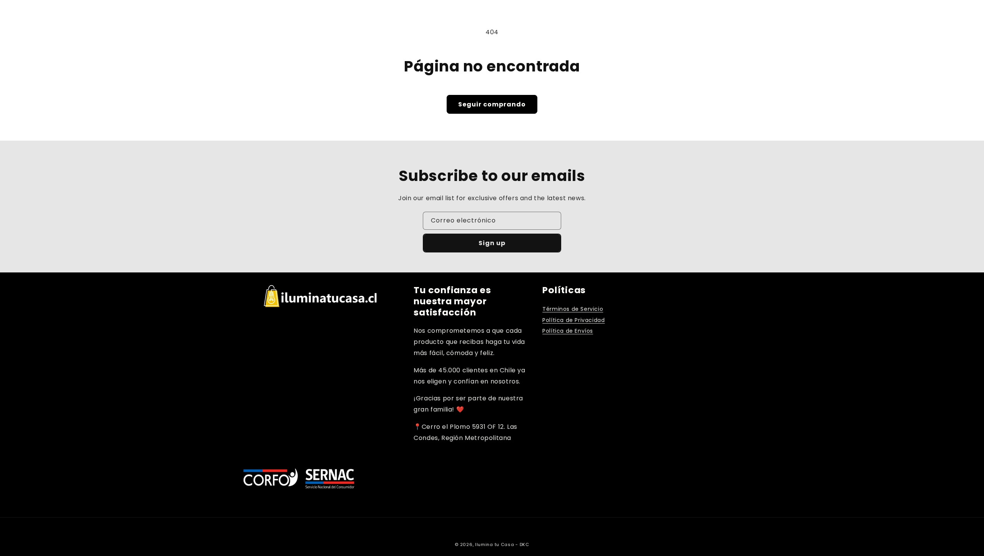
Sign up (492, 243)
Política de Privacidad (573, 320)
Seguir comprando (492, 104)
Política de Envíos (567, 331)
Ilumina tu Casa (494, 544)
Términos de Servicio (572, 309)
